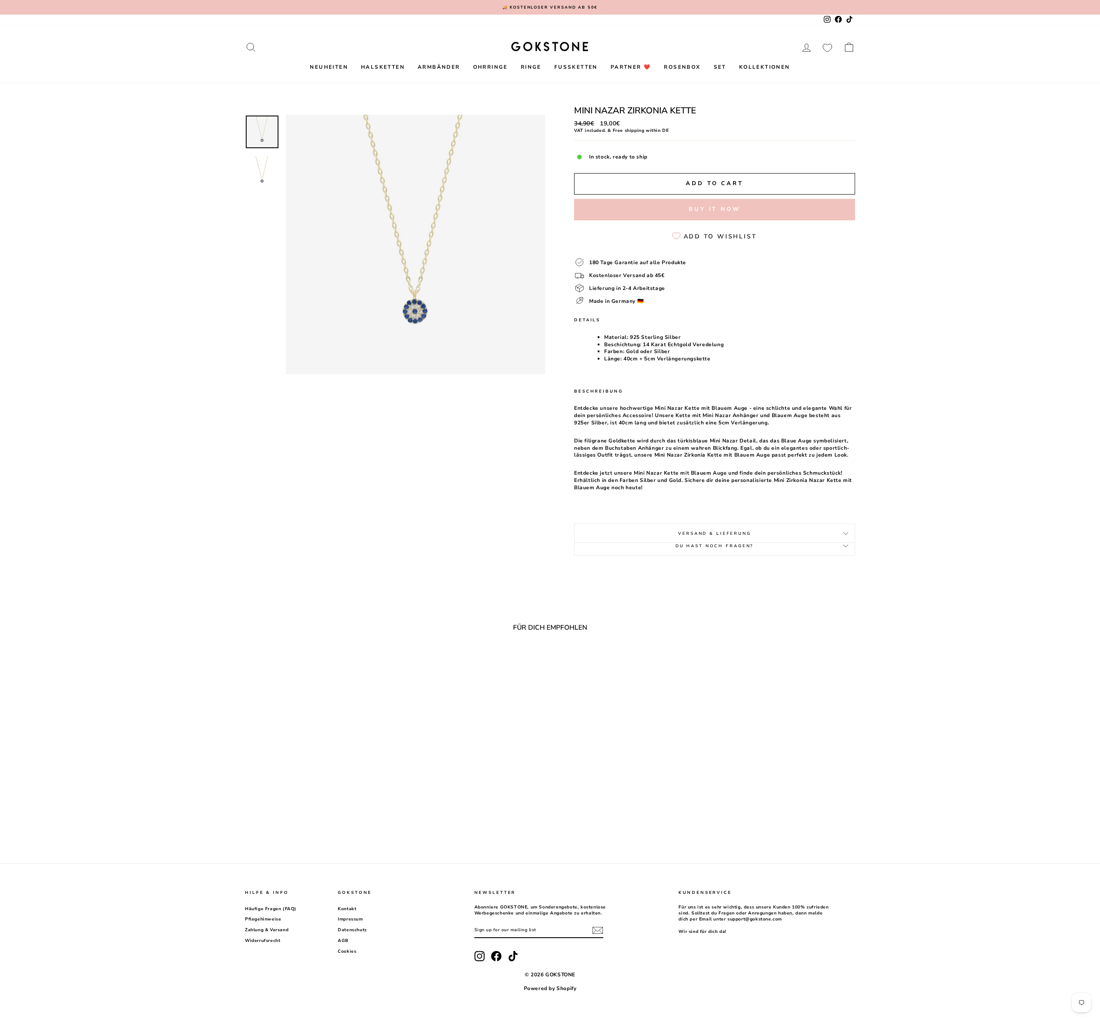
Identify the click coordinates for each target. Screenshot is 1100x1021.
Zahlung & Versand (266, 930)
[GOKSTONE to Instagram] (479, 956)
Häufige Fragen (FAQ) (270, 909)
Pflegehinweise (263, 919)
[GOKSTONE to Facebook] (496, 956)
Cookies (347, 951)
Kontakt (347, 909)
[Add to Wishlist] (381, 661)
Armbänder (439, 67)
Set (720, 67)
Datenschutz (352, 930)
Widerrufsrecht (262, 941)
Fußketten (576, 67)
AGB (343, 941)
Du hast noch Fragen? (714, 546)
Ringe (531, 67)
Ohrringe (490, 67)
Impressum (350, 919)
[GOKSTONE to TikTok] (513, 956)
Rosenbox (682, 67)
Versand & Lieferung (714, 533)
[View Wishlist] (827, 47)
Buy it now (714, 209)
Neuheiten (329, 67)
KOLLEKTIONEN (764, 67)
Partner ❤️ (631, 67)
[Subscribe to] (597, 930)
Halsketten (383, 67)
